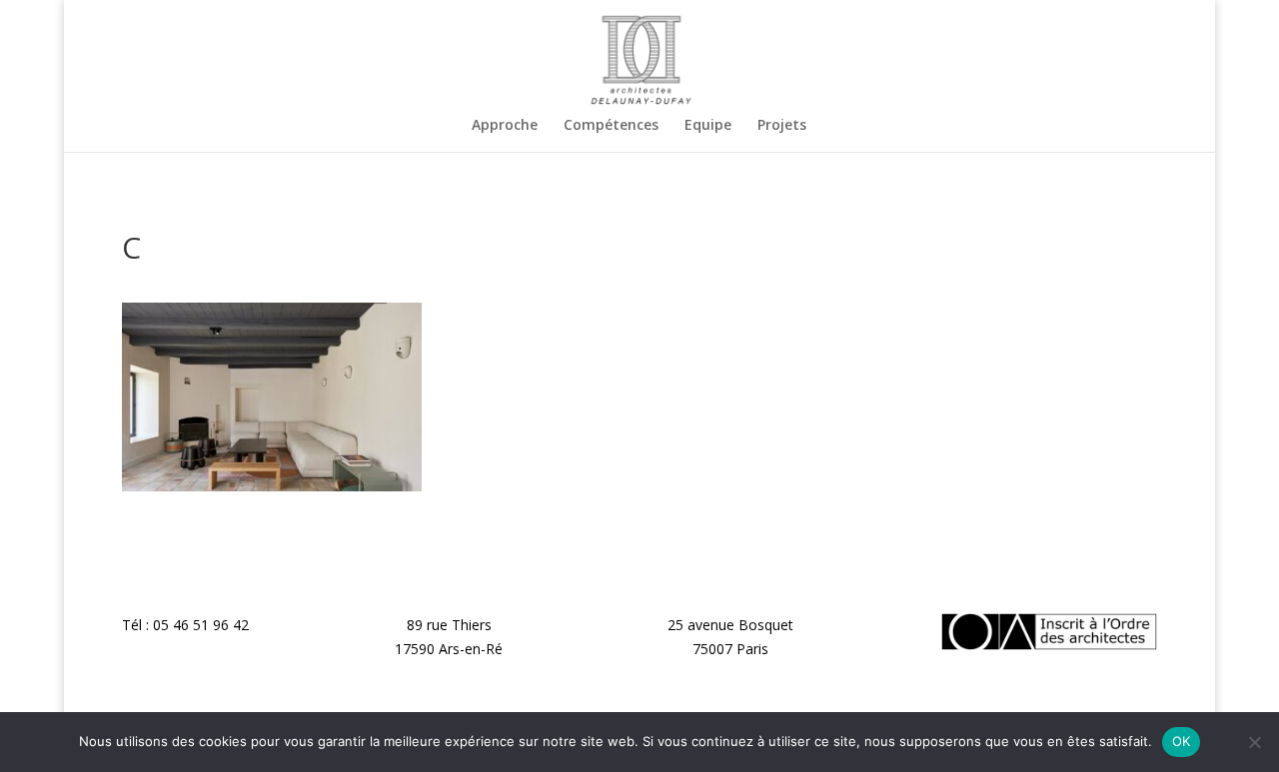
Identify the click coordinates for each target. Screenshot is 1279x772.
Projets (781, 126)
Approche (505, 126)
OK (1181, 741)
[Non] (1254, 742)
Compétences (611, 126)
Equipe (707, 126)
